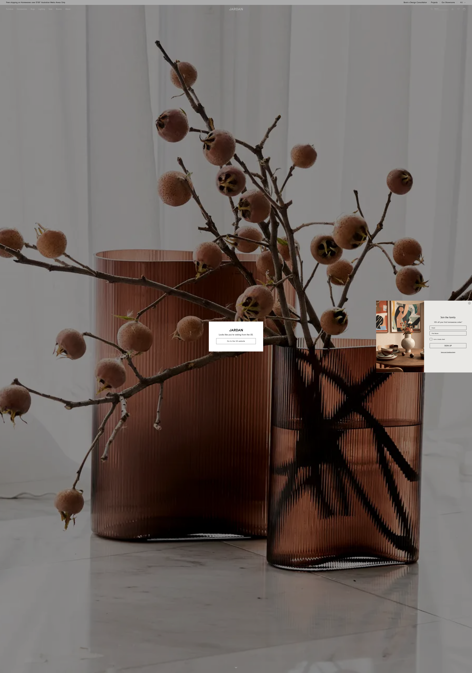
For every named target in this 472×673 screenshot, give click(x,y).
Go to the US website (236, 341)
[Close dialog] (469, 303)
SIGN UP (448, 346)
